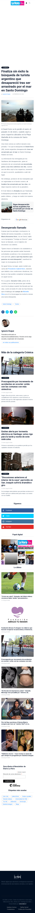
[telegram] (11, 312)
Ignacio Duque (6, 94)
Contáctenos (11, 909)
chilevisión (13, 801)
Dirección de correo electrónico (12, 774)
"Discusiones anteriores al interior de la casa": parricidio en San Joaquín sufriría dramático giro (17, 481)
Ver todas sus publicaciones (11, 342)
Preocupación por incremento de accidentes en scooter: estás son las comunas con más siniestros (17, 385)
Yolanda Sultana (7, 799)
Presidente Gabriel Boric (16, 269)
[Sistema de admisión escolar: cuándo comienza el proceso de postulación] (11, 552)
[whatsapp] (15, 312)
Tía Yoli (5, 801)
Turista (17, 304)
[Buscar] (29, 3)
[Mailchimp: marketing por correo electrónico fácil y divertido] (15, 786)
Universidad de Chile (21, 799)
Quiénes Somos (12, 907)
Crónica (28, 352)
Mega (17, 804)
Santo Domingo (7, 304)
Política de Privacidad (24, 909)
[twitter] (7, 312)
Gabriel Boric (15, 796)
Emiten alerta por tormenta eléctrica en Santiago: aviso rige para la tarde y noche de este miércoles (17, 435)
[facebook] (2, 312)
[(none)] (5, 323)
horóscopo (23, 801)
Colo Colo (5, 796)
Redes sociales (26, 796)
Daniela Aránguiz (7, 804)
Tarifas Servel (24, 907)
